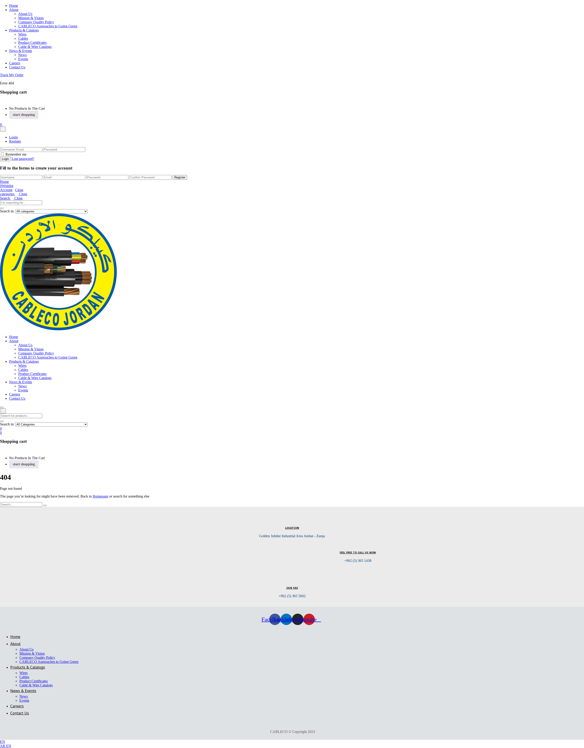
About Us (25, 14)
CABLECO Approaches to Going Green (47, 26)
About (13, 10)
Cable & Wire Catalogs (35, 47)
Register (15, 141)
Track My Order (11, 75)
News (22, 55)
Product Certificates (32, 42)
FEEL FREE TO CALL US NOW (358, 552)
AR (3, 746)
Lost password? (23, 159)
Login (13, 137)
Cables (23, 38)
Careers (14, 63)
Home (13, 6)
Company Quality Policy (36, 22)
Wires (22, 34)
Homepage (100, 496)
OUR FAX (292, 588)
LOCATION (292, 528)
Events (23, 59)
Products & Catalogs (24, 30)
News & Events (20, 51)
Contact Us (17, 67)
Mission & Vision (31, 18)
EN (2, 742)
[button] (1, 124)
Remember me (15, 154)
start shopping (24, 115)
